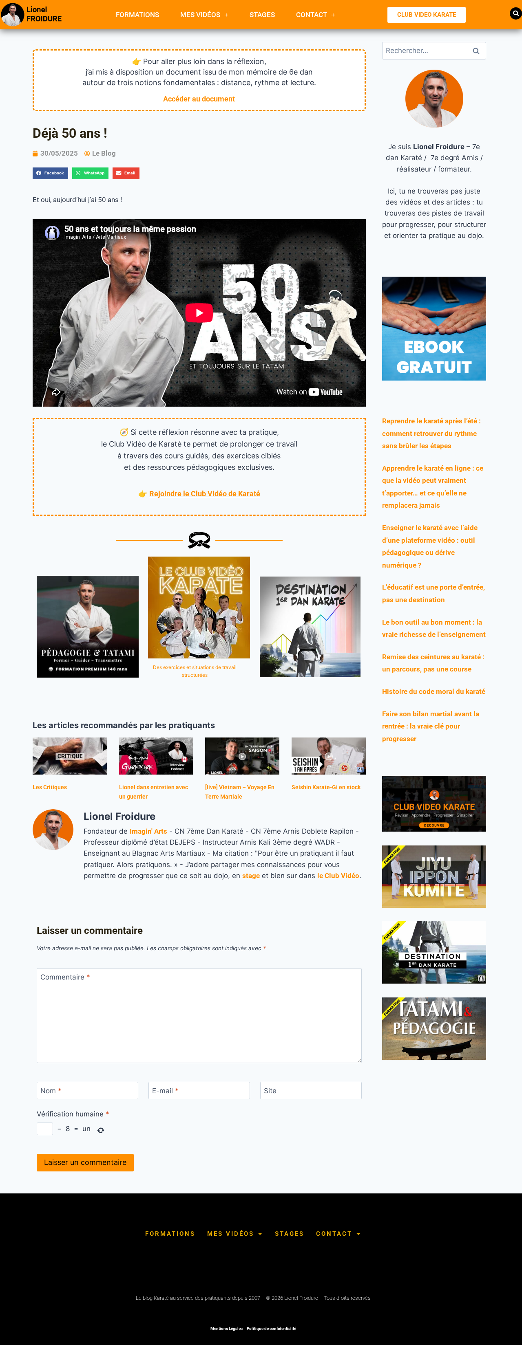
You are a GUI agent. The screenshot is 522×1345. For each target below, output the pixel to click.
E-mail (165, 1091)
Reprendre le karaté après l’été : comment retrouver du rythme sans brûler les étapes (431, 433)
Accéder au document (199, 99)
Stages (262, 15)
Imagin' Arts (148, 831)
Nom (51, 1091)
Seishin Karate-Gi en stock (326, 787)
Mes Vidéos (200, 15)
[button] (516, 13)
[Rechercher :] (434, 50)
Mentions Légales (226, 1328)
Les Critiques (50, 787)
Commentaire (65, 977)
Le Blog (104, 153)
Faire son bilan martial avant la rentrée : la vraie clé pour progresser (430, 726)
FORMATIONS (137, 15)
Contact (311, 15)
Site (270, 1091)
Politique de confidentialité (271, 1328)
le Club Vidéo (338, 876)
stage (251, 876)
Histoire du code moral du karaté (433, 691)
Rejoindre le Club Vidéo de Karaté (204, 493)
